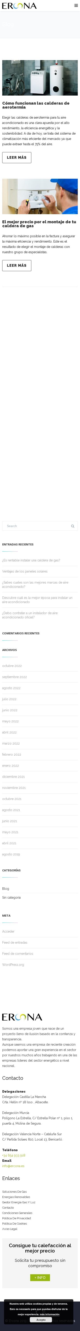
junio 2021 (9, 821)
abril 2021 (9, 843)
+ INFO (40, 1278)
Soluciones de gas (14, 1191)
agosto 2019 (11, 854)
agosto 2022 (11, 688)
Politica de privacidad (16, 1218)
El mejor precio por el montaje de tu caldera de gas (39, 224)
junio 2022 (9, 710)
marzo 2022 (11, 743)
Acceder (8, 931)
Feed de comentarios (17, 953)
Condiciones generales (17, 1213)
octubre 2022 (12, 666)
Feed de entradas (14, 942)
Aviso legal (9, 1229)
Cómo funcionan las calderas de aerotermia (36, 105)
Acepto (41, 1320)
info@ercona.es (13, 1166)
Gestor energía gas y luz (18, 1202)
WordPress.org (13, 964)
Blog (5, 888)
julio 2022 (9, 699)
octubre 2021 (11, 799)
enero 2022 (10, 765)
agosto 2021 (11, 810)
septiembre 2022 (14, 677)
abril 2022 (9, 732)
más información (50, 1314)
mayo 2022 (10, 721)
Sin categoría (11, 897)
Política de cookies (14, 1223)
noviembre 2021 (14, 788)
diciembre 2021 (13, 776)
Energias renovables (16, 1197)
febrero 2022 (11, 754)
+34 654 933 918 (13, 1155)
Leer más (17, 157)
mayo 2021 (10, 832)
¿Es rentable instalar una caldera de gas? (31, 560)
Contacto (8, 1207)
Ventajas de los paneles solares (25, 571)
